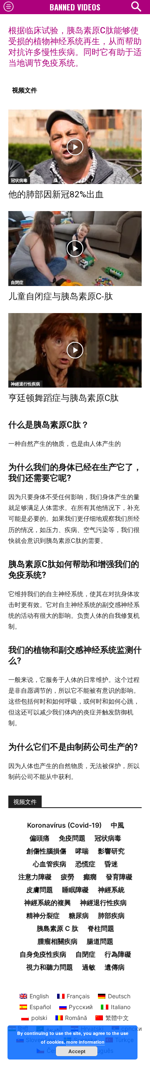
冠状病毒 (19, 180)
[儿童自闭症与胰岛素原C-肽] (75, 248)
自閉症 (17, 282)
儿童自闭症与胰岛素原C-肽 (60, 296)
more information (85, 1042)
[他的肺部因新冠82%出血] (75, 146)
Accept (76, 1051)
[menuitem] (34, 996)
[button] (136, 6)
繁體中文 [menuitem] (117, 1017)
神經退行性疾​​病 (25, 384)
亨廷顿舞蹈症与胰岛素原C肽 (63, 398)
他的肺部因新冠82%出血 (56, 194)
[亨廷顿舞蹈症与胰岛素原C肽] (75, 350)
